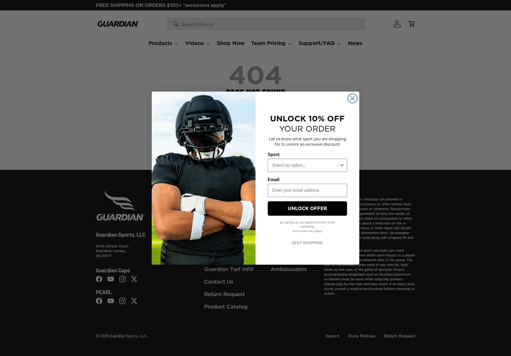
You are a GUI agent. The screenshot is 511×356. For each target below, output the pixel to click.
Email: (274, 179)
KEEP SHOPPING (307, 242)
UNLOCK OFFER (307, 208)
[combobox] (305, 165)
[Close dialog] (352, 98)
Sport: (274, 154)
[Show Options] (342, 165)
